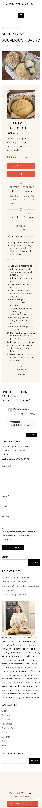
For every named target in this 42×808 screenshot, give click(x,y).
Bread (4, 28)
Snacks (5, 741)
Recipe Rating (8, 459)
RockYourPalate (14, 28)
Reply (31, 435)
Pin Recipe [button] (22, 174)
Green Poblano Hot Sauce (14, 582)
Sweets (5, 745)
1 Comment (20, 45)
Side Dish (6, 737)
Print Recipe (22, 166)
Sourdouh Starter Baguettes (15, 577)
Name (5, 496)
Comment (7, 466)
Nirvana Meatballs (10, 590)
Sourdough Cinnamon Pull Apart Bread (20, 586)
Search (5, 557)
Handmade (7, 724)
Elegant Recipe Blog (21, 797)
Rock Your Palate (21, 4)
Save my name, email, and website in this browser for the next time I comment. (18, 535)
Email (5, 506)
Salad (4, 732)
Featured (6, 719)
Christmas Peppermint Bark (15, 595)
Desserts (6, 715)
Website (5, 516)
